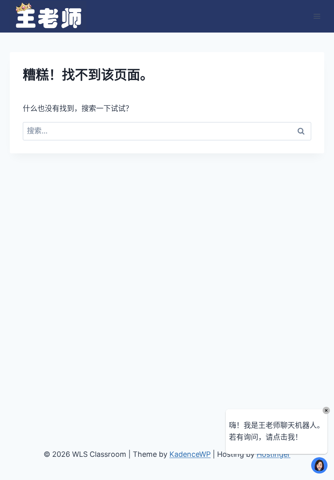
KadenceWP (190, 454)
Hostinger (273, 454)
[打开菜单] (316, 16)
